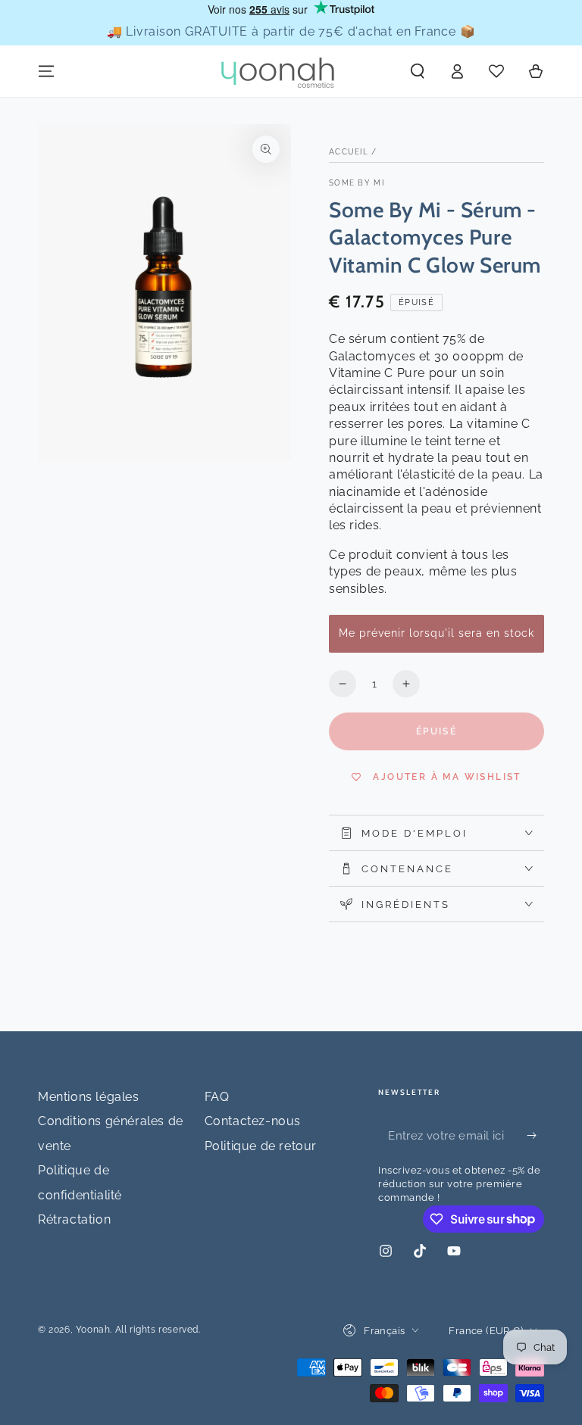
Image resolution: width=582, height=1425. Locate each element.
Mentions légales (88, 1097)
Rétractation (74, 1219)
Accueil (348, 152)
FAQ (217, 1097)
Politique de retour (261, 1146)
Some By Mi (356, 183)
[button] (417, 71)
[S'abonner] (535, 1135)
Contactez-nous (253, 1121)
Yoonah (93, 1329)
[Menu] (46, 71)
